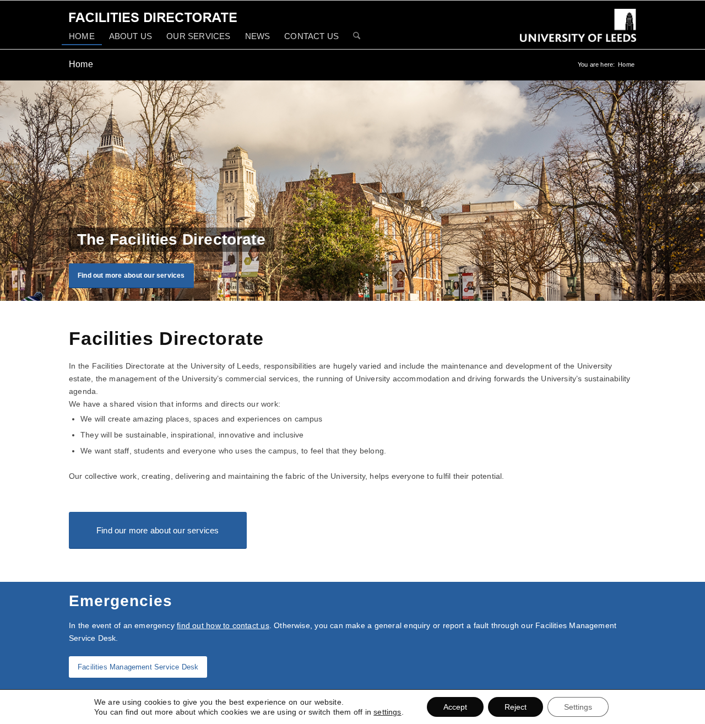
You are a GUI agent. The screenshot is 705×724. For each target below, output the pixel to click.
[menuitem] (82, 36)
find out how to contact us (223, 625)
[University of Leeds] (578, 33)
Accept (455, 707)
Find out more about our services (131, 275)
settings (387, 711)
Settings (578, 707)
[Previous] (9, 190)
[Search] (356, 36)
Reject (516, 707)
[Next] (695, 190)
